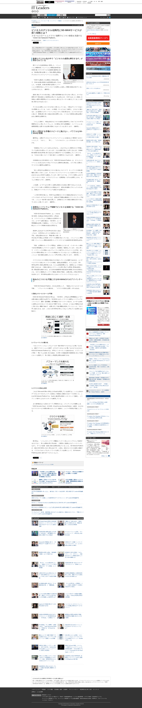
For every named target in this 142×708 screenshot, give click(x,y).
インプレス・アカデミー (47, 700)
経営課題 (42, 15)
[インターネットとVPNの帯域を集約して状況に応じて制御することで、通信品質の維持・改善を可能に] (57, 379)
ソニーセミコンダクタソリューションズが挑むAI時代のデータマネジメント (73, 605)
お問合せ (34, 691)
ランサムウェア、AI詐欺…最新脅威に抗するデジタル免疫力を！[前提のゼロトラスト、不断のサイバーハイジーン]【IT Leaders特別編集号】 (58, 512)
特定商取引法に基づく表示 (86, 689)
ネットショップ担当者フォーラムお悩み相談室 (68, 698)
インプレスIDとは (92, 33)
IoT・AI (95, 1)
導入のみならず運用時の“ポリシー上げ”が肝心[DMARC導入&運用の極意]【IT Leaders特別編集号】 (57, 507)
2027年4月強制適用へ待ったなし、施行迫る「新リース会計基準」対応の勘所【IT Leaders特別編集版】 (57, 492)
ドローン (84, 2)
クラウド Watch (87, 696)
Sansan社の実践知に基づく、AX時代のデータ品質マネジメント (94, 129)
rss (37, 11)
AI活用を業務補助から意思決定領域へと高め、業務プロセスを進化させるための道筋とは (73, 574)
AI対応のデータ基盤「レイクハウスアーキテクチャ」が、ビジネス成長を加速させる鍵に (73, 543)
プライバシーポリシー (74, 689)
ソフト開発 (90, 1)
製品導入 (69, 2)
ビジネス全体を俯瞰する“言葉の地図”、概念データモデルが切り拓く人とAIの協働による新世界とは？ (48, 595)
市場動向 (60, 20)
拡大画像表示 (44, 337)
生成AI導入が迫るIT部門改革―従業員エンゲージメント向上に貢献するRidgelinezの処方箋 (73, 657)
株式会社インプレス (46, 694)
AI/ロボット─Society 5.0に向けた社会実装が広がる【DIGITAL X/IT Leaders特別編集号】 (54, 502)
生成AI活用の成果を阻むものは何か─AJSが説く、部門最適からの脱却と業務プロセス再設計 (47, 533)
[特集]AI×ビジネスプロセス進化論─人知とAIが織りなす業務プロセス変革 (98, 303)
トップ (34, 16)
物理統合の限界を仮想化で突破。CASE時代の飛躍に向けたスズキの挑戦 (73, 616)
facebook (35, 11)
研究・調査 (100, 1)
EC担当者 (85, 1)
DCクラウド (59, 2)
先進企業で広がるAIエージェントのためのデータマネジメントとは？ (73, 626)
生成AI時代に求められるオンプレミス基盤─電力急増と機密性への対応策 (47, 667)
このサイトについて (36, 689)
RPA (65, 17)
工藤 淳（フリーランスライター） (51, 40)
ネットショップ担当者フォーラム (49, 698)
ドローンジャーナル (102, 698)
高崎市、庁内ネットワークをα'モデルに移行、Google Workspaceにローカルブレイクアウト (48, 481)
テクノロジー (51, 15)
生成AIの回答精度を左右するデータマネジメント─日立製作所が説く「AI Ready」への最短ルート (47, 616)
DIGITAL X (94, 698)
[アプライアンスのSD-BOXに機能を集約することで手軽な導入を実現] (57, 335)
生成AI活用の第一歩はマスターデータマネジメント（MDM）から (94, 162)
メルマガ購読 (50, 689)
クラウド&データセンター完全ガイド (50, 696)
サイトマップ (96, 689)
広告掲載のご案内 (58, 689)
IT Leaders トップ (36, 20)
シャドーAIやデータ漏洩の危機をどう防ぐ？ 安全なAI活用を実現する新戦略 (74, 595)
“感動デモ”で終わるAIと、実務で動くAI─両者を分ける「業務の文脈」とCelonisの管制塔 (73, 523)
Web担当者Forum (68, 696)
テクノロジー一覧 (45, 20)
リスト (40, 42)
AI (61, 17)
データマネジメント (82, 17)
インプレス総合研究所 (78, 696)
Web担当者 (79, 1)
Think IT (61, 696)
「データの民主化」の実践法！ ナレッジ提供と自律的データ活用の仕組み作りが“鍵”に (74, 585)
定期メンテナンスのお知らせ (93, 88)
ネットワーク (53, 20)
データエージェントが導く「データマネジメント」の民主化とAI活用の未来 (73, 533)
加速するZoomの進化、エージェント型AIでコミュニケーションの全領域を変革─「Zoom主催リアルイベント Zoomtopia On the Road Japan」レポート (74, 649)
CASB (52, 464)
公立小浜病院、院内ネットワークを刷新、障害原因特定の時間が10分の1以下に (74, 481)
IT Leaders (40, 7)
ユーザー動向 (43, 17)
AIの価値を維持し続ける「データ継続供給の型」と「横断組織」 (93, 181)
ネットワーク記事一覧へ (77, 25)
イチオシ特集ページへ (103, 324)
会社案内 (65, 689)
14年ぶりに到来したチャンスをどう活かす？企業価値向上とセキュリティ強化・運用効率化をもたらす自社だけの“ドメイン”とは (93, 278)
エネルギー (79, 2)
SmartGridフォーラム (97, 696)
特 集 (61, 15)
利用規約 (44, 689)
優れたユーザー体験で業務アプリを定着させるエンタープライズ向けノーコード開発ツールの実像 (47, 636)
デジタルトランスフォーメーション (42, 464)
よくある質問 (40, 691)
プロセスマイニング (53, 17)
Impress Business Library (92, 30)
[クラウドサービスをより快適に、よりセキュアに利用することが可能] (57, 433)
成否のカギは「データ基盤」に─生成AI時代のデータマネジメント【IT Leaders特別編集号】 (55, 497)
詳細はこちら (104, 456)
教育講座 (89, 2)
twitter (33, 11)
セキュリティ (72, 17)
